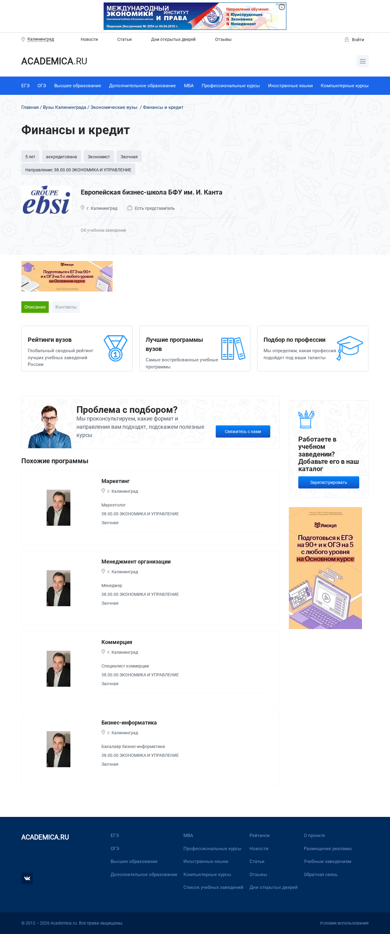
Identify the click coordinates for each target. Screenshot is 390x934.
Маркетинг (115, 481)
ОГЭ (41, 85)
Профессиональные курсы (231, 85)
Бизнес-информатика (129, 722)
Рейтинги (260, 835)
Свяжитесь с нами (243, 431)
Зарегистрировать (328, 482)
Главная (30, 107)
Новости (89, 39)
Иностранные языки (290, 85)
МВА (188, 835)
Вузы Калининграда (64, 107)
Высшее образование (77, 85)
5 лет (30, 156)
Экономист (99, 156)
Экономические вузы (113, 107)
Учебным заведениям (327, 861)
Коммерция (116, 642)
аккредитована (61, 156)
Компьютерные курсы (345, 85)
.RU (54, 61)
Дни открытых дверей (173, 39)
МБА (189, 85)
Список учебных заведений (213, 887)
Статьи (124, 39)
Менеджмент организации (136, 561)
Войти (358, 39)
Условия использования (344, 923)
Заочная (129, 156)
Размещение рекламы (328, 848)
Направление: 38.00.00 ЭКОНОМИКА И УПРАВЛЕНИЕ (78, 169)
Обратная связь (321, 874)
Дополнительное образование (142, 85)
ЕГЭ (25, 85)
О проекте (314, 835)
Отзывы (223, 39)
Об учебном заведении (103, 230)
